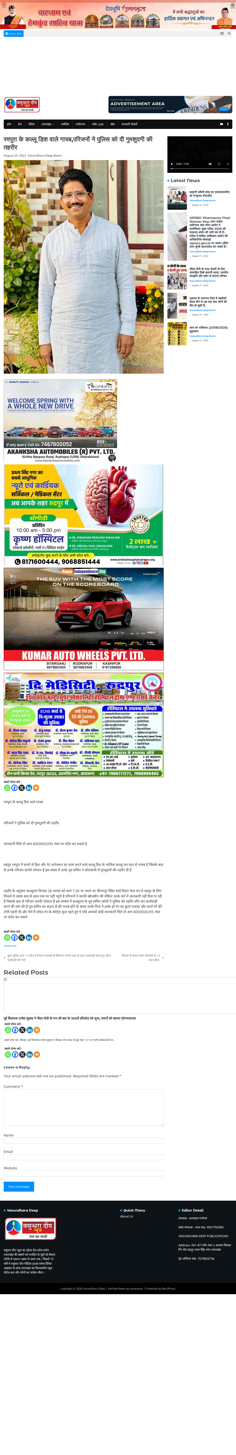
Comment (13, 1086)
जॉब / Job (98, 124)
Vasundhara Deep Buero (45, 155)
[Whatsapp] (7, 788)
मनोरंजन (80, 124)
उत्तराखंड (46, 124)
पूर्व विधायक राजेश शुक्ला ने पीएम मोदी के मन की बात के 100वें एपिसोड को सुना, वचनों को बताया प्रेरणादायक (70, 1018)
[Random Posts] (221, 34)
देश (20, 124)
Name (9, 1135)
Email (8, 1151)
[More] (36, 788)
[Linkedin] (29, 788)
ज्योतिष (65, 124)
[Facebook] (14, 788)
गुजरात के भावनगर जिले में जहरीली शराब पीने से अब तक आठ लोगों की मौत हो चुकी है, (208, 301)
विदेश (32, 124)
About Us (126, 1216)
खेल (112, 124)
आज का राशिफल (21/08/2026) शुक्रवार (209, 329)
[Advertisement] (118, 68)
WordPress (168, 1288)
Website (10, 1168)
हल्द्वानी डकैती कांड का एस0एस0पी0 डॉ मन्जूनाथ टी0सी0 (210, 193)
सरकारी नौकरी (129, 124)
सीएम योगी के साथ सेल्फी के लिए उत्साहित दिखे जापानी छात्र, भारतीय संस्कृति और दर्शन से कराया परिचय (209, 272)
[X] (21, 788)
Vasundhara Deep (94, 1288)
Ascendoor (136, 1288)
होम (9, 124)
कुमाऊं (13, 945)
